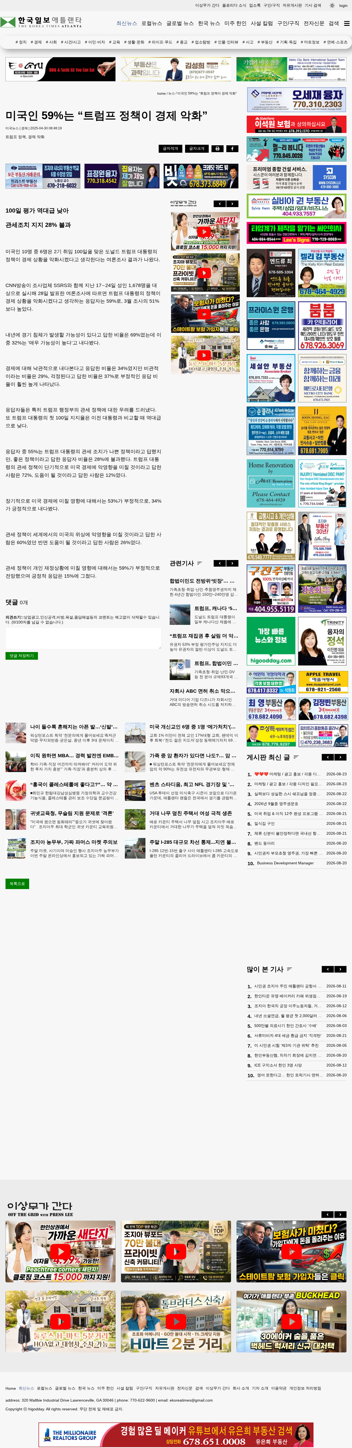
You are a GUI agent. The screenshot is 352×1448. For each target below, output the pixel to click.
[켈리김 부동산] (322, 273)
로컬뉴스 (151, 23)
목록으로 (17, 883)
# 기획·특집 (287, 42)
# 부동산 (265, 42)
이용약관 (279, 1388)
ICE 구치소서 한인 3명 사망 (278, 1065)
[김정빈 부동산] (323, 709)
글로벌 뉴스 (180, 23)
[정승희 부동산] (322, 588)
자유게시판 (292, 5)
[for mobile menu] (347, 23)
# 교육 (114, 42)
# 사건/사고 (71, 42)
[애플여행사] (323, 682)
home (161, 94)
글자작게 (170, 148)
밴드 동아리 (264, 843)
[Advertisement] (204, 462)
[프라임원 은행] (271, 325)
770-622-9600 (142, 1400)
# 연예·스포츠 (336, 42)
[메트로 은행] (322, 378)
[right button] (232, 204)
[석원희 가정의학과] (271, 682)
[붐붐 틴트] (322, 325)
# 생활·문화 (134, 42)
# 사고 (248, 42)
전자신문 (314, 23)
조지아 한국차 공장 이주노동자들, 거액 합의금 (289, 1006)
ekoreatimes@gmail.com (191, 1400)
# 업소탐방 (201, 42)
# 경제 (36, 42)
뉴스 (171, 93)
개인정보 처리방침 (305, 1388)
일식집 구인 (264, 823)
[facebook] (232, 148)
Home (11, 1388)
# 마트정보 (310, 42)
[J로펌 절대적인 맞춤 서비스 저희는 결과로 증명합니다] (271, 536)
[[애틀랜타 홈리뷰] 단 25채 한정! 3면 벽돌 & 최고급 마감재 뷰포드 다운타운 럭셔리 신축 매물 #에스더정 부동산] (204, 273)
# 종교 (182, 42)
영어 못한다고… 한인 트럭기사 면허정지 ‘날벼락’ (290, 1075)
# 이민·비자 (95, 42)
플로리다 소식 (234, 5)
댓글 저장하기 (22, 655)
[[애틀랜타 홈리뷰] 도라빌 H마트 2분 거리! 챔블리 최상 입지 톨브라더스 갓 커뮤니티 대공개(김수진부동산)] (176, 1321)
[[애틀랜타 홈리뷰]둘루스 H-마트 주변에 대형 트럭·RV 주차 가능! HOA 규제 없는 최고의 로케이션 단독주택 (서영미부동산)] (204, 355)
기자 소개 (260, 1388)
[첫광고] (291, 69)
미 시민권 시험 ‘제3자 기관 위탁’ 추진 (286, 1045)
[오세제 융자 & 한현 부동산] (296, 110)
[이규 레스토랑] (61, 69)
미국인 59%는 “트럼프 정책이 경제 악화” (207, 93)
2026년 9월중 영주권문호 (276, 803)
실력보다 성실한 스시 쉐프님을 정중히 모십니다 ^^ (289, 794)
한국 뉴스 (209, 23)
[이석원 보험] (296, 131)
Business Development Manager (285, 863)
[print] (217, 148)
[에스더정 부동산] (322, 536)
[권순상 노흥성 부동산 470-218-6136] (43, 177)
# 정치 (21, 42)
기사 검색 (313, 5)
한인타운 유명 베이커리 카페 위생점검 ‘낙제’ (289, 996)
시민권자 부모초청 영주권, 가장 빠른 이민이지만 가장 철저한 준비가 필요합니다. (289, 853)
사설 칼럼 (262, 23)
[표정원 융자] (121, 176)
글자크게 (197, 148)
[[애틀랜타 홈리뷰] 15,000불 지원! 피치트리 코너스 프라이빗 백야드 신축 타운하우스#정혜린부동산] (204, 232)
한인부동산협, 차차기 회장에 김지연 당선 (289, 1055)
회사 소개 (241, 1388)
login (343, 5)
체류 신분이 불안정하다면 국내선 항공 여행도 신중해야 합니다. (289, 833)
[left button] (220, 204)
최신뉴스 (126, 23)
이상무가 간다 (207, 5)
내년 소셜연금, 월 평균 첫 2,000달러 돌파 (289, 1015)
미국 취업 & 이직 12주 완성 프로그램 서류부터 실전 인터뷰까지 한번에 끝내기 (289, 813)
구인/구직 (271, 5)
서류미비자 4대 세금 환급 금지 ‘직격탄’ (287, 1035)
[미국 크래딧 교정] (201, 176)
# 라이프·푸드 (160, 42)
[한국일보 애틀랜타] (41, 23)
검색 (334, 23)
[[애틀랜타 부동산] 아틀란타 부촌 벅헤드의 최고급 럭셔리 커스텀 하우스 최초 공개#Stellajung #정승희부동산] (291, 1321)
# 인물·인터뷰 (226, 42)
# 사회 (51, 42)
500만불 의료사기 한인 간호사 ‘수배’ (285, 1025)
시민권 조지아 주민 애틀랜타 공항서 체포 (289, 986)
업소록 (255, 5)
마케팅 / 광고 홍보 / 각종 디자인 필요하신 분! (289, 784)
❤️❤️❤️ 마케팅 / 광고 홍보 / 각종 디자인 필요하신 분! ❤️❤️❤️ (289, 774)
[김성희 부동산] (176, 69)
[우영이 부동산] (296, 160)
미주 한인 (235, 23)
